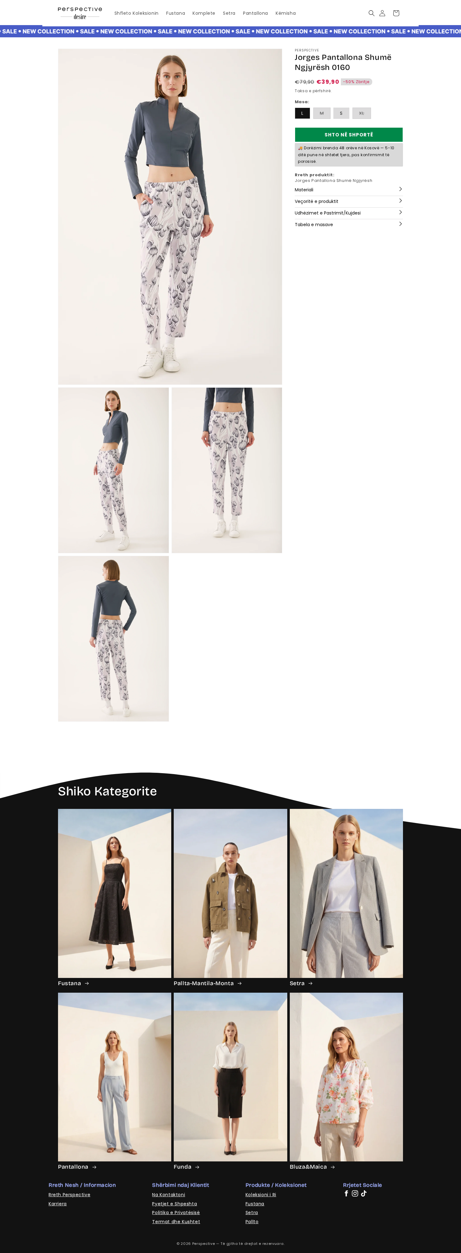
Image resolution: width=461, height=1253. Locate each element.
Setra (298, 983)
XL (365, 114)
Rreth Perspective (69, 1195)
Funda (183, 1166)
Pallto (252, 1221)
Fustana (70, 983)
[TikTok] (364, 1193)
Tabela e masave (314, 224)
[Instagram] (355, 1193)
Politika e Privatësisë (176, 1212)
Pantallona (74, 1166)
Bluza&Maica (309, 1166)
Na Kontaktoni (168, 1195)
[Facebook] (346, 1193)
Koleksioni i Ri (261, 1195)
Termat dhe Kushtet (176, 1221)
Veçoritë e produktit (316, 201)
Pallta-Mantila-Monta (204, 983)
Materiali (304, 190)
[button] (371, 13)
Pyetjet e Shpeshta (174, 1204)
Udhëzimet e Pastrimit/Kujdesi (328, 213)
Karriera (58, 1204)
